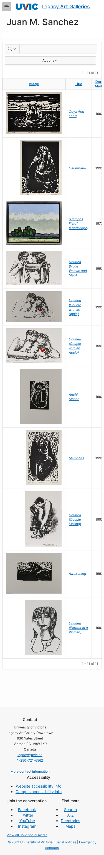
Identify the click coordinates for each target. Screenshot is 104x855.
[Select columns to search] (12, 48)
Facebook (27, 809)
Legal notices (65, 842)
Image (34, 84)
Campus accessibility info (39, 791)
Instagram (27, 826)
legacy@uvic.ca (29, 755)
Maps (70, 826)
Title (78, 84)
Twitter (27, 815)
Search (70, 809)
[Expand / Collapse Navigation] (6, 6)
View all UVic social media (27, 835)
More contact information (30, 771)
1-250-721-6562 (30, 760)
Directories (70, 820)
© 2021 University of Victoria (30, 842)
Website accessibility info (38, 786)
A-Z (70, 815)
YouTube (27, 820)
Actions (48, 60)
